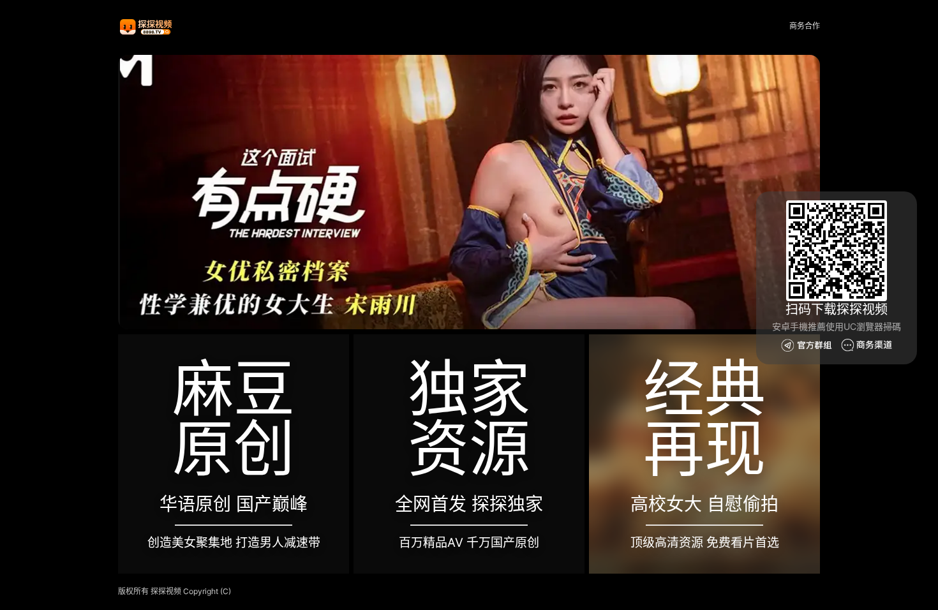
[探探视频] (146, 26)
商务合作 (804, 26)
